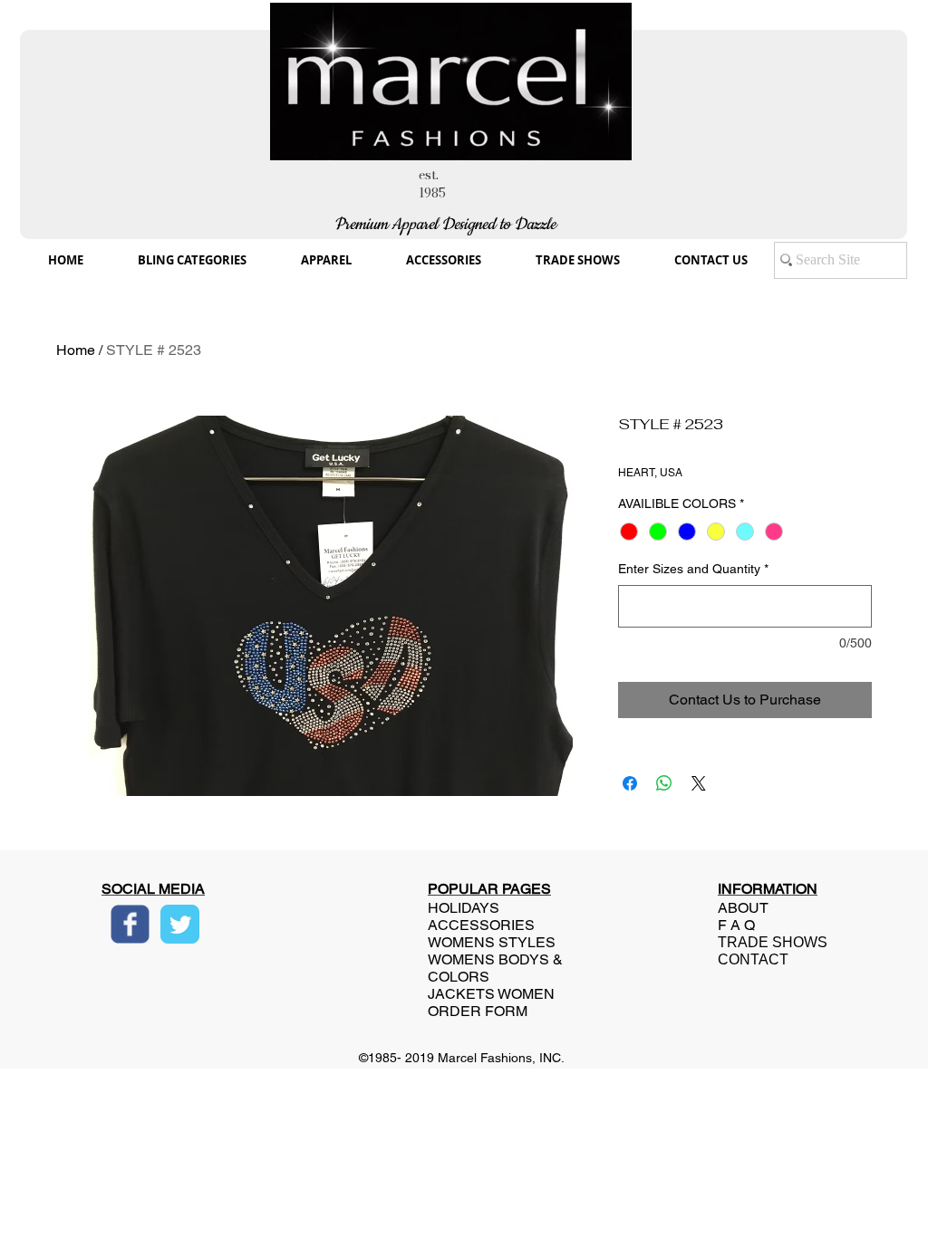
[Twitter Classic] (179, 924)
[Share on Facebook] (630, 783)
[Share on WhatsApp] (664, 783)
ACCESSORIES (481, 925)
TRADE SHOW (767, 942)
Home (75, 350)
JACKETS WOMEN (491, 993)
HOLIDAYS (463, 907)
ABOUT (743, 907)
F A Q (736, 925)
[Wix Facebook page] (130, 924)
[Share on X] (699, 783)
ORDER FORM (477, 1011)
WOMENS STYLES (492, 942)
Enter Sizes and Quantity (693, 568)
